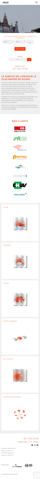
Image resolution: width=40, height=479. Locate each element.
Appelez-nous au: (20, 66)
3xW (16, 474)
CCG (30, 442)
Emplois (35, 442)
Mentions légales (23, 442)
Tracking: (20, 56)
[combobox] (8, 42)
